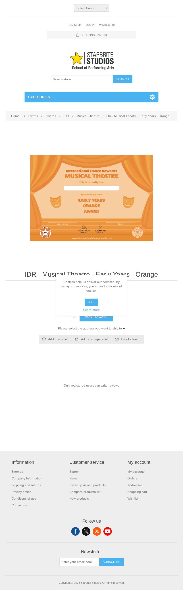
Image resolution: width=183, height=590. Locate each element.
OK (91, 302)
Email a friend (130, 339)
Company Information (27, 478)
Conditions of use (24, 498)
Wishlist (132, 498)
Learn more (91, 310)
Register (74, 24)
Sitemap (17, 471)
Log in (90, 24)
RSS (97, 531)
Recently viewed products (87, 485)
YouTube (107, 531)
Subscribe (111, 562)
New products (79, 498)
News (73, 478)
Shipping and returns (26, 485)
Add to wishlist (58, 339)
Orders (132, 478)
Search (122, 79)
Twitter (86, 531)
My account (135, 471)
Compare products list (84, 492)
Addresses (134, 485)
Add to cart (96, 317)
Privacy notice (21, 492)
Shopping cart (137, 492)
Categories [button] (39, 97)
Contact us (19, 505)
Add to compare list (94, 339)
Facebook (75, 531)
